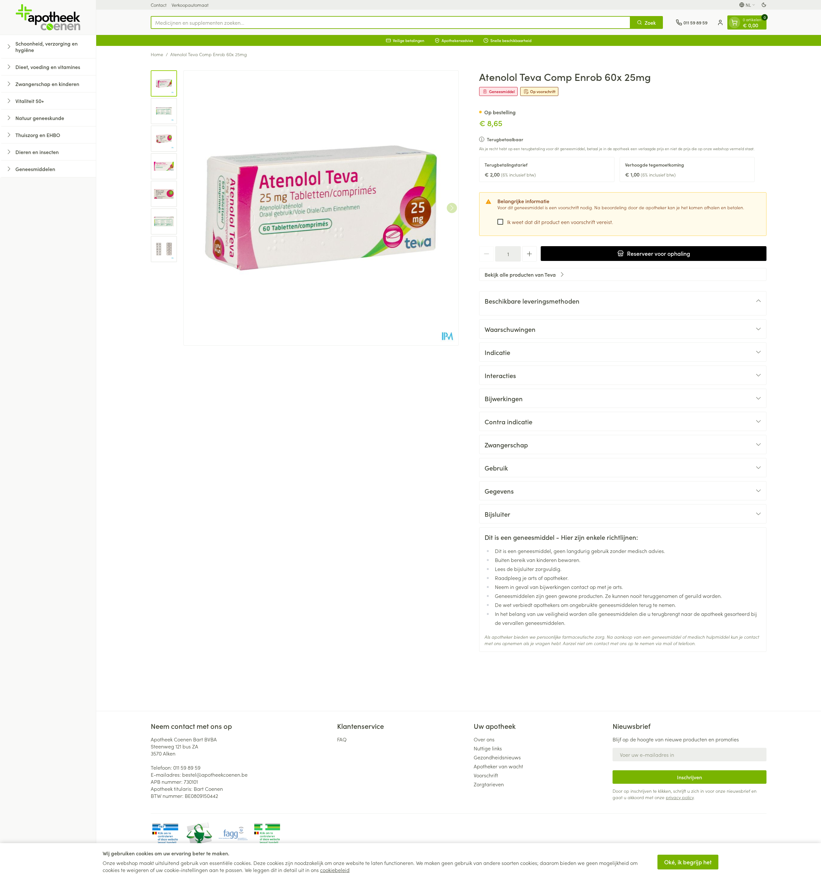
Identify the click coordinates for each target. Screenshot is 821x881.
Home (157, 54)
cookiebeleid (335, 869)
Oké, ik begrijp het (688, 862)
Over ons (484, 739)
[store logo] (48, 17)
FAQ (342, 739)
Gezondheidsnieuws (497, 757)
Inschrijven (689, 777)
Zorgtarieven (489, 784)
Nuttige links (488, 748)
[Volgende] (452, 208)
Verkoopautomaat (190, 5)
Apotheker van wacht (498, 766)
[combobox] (391, 22)
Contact (158, 5)
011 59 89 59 (186, 767)
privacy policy (680, 797)
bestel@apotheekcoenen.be (215, 774)
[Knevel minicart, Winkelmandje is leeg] (734, 22)
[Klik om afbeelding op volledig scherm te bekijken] (321, 208)
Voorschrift (486, 775)
